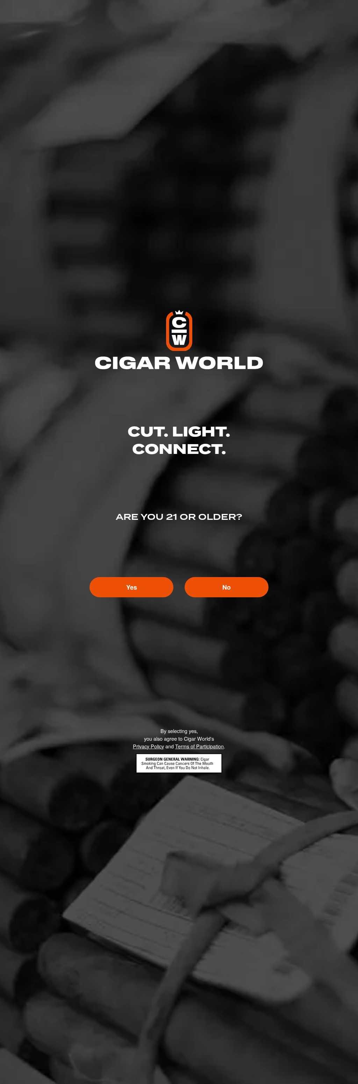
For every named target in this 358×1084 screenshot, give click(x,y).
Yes (131, 587)
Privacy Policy (148, 746)
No (226, 587)
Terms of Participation (199, 746)
